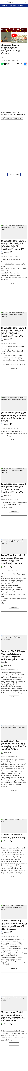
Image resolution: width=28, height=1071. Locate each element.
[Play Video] (14, 35)
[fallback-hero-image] (14, 232)
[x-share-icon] (5, 64)
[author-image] (2, 252)
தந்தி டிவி (3, 57)
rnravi (3, 118)
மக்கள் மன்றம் (21, 5)
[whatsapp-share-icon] (2, 64)
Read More (14, 283)
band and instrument (18, 118)
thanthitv (6, 252)
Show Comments (14, 174)
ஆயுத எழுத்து (13, 5)
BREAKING (4, 5)
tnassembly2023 (9, 118)
